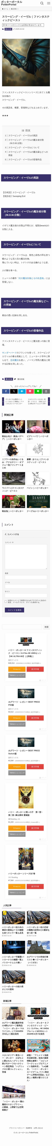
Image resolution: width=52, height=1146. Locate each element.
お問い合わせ (38, 1128)
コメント (9, 542)
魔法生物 (8, 29)
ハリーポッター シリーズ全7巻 (21, 873)
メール (7, 582)
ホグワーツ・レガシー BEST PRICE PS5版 (25, 703)
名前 (6, 573)
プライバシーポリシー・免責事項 (20, 1128)
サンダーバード (9, 352)
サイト (7, 591)
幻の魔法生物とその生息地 (31, 278)
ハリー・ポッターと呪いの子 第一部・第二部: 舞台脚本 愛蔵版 (25, 813)
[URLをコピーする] (46, 391)
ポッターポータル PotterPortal (11, 3)
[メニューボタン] (48, 3)
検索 (47, 627)
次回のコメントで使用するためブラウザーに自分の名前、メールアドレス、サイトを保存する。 (27, 601)
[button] (6, 391)
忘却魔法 (14, 360)
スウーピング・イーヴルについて (24, 147)
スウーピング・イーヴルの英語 (22, 135)
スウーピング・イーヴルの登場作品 (25, 159)
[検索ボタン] (42, 3)
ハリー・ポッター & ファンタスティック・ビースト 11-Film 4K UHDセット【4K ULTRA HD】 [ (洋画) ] (25, 653)
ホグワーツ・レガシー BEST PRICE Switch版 (25, 752)
